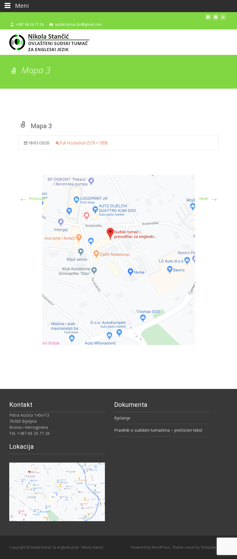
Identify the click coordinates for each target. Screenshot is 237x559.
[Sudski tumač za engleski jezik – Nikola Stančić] (45, 41)
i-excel (190, 547)
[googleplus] (216, 18)
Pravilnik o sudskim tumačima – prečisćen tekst (158, 430)
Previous (31, 198)
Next (209, 198)
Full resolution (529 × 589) (83, 143)
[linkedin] (223, 18)
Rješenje (122, 418)
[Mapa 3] (118, 259)
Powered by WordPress (151, 547)
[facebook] (208, 18)
